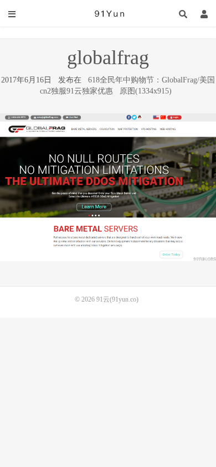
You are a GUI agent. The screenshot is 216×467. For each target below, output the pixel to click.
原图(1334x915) (146, 91)
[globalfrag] (108, 187)
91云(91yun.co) (108, 13)
